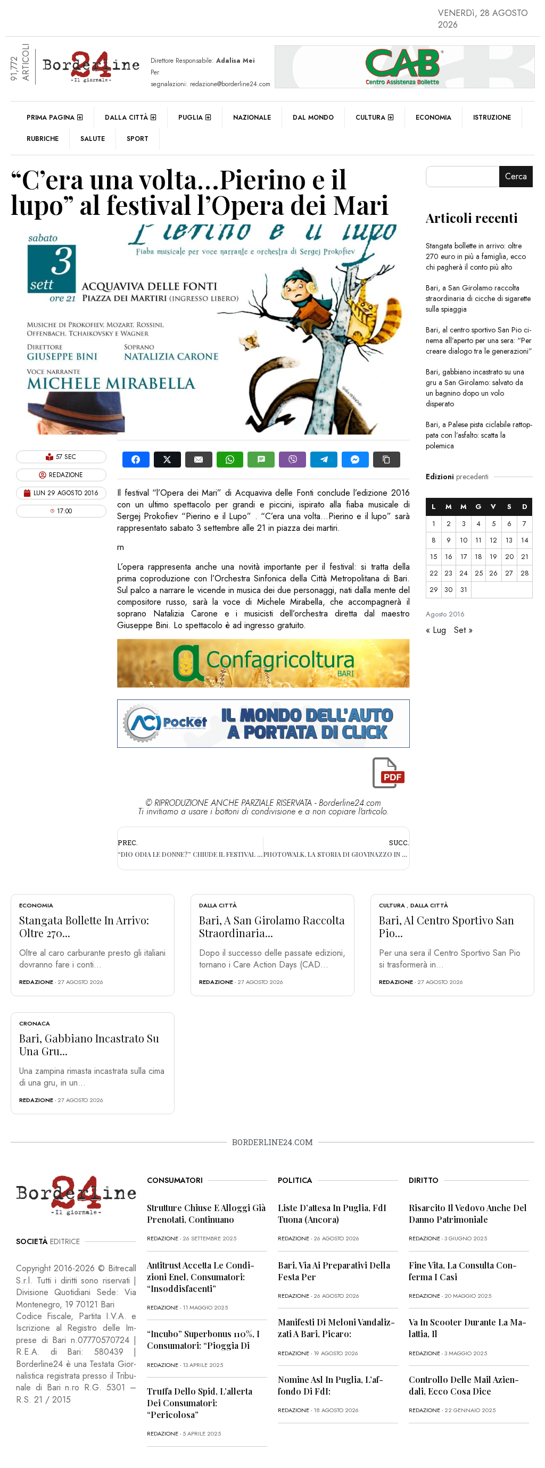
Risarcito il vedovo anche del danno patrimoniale (468, 1213)
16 (448, 557)
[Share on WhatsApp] (230, 460)
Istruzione (492, 117)
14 (525, 540)
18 (478, 557)
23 (448, 573)
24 (463, 573)
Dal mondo (313, 117)
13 (509, 540)
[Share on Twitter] (167, 460)
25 (479, 573)
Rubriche (43, 139)
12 (493, 540)
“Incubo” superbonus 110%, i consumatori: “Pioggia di (203, 1339)
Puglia (190, 117)
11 (478, 540)
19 (493, 557)
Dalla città (126, 117)
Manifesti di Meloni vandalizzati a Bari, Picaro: (336, 1327)
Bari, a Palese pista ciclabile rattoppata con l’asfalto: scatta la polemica (479, 435)
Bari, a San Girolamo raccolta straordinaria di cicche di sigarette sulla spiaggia (478, 298)
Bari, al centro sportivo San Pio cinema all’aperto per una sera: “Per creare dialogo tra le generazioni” (479, 340)
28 (525, 573)
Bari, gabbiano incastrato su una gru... (89, 1044)
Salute (92, 139)
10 (463, 540)
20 (509, 557)
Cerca (516, 176)
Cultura (370, 117)
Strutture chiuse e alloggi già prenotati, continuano (206, 1213)
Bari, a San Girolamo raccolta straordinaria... (272, 926)
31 (463, 590)
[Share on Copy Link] (386, 460)
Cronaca (34, 1023)
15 (433, 557)
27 (509, 573)
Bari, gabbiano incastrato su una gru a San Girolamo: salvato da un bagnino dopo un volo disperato (475, 387)
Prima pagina (51, 117)
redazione (36, 982)
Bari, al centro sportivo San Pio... (446, 926)
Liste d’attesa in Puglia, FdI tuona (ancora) (332, 1213)
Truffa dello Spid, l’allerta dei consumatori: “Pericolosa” (199, 1403)
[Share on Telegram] (323, 460)
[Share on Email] (198, 460)
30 (448, 590)
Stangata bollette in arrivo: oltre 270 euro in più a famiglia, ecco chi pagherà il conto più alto (476, 256)
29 (434, 590)
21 (525, 557)
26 (493, 573)
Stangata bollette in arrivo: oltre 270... (84, 926)
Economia (433, 117)
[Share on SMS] (261, 460)
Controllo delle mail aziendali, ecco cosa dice (464, 1385)
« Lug (436, 630)
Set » (463, 630)
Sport (137, 139)
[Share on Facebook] (136, 460)
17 (463, 557)
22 (434, 573)
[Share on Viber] (292, 460)
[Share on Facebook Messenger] (355, 460)
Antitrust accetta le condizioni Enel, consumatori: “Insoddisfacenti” (200, 1277)
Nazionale (252, 117)
